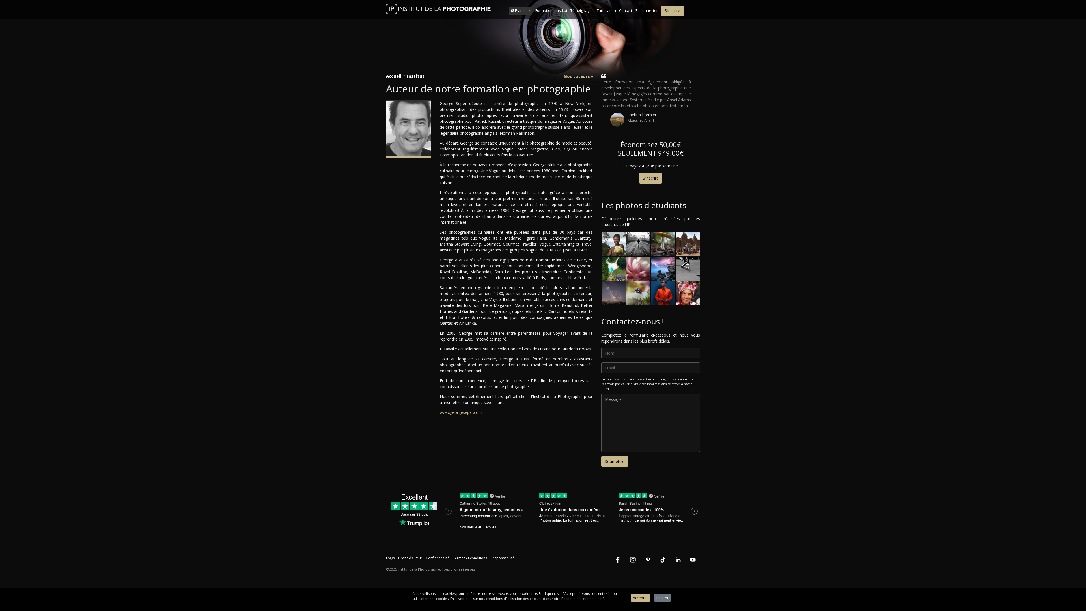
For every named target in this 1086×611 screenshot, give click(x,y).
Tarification (606, 10)
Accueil (394, 76)
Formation (544, 10)
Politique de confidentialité (582, 598)
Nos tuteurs (577, 76)
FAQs (390, 558)
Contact (625, 10)
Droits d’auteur (410, 558)
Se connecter (646, 10)
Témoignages (582, 10)
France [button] (520, 10)
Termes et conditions (470, 558)
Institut (561, 10)
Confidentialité (437, 558)
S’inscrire (672, 10)
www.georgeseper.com (461, 412)
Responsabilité (502, 558)
